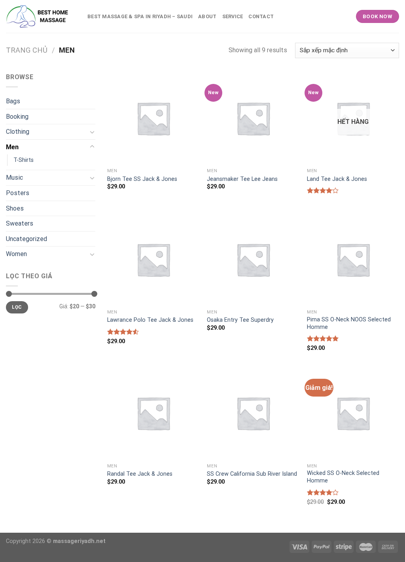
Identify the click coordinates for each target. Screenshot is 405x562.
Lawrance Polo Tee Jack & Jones (150, 320)
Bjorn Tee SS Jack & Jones (142, 179)
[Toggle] (92, 132)
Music (14, 177)
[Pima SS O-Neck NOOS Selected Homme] (353, 259)
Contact (261, 16)
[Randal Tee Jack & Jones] (153, 413)
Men (12, 147)
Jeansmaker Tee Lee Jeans (242, 179)
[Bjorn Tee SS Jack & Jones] (153, 118)
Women (16, 254)
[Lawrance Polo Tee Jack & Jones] (153, 259)
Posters (17, 193)
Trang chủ (26, 50)
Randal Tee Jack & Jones (139, 474)
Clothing (17, 131)
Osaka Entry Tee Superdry (240, 320)
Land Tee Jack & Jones (337, 179)
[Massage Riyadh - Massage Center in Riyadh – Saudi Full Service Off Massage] (41, 16)
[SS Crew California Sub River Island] (253, 413)
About (207, 16)
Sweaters (19, 223)
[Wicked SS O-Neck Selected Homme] (353, 413)
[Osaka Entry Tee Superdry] (253, 259)
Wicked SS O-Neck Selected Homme (343, 477)
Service (232, 16)
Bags (13, 101)
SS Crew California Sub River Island (252, 474)
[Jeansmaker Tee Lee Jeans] (253, 118)
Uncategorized (26, 239)
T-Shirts (23, 160)
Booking (17, 116)
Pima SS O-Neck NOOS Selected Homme (349, 323)
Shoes (15, 208)
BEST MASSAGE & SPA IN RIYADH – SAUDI (140, 16)
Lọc (17, 307)
